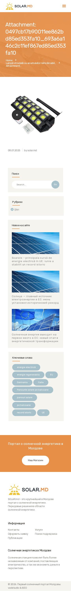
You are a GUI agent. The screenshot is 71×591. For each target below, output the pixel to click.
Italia (41, 382)
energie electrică (26, 367)
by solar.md (30, 150)
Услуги (39, 529)
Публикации (15, 537)
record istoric (24, 412)
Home (9, 60)
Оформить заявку (18, 533)
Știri (16, 209)
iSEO (24, 587)
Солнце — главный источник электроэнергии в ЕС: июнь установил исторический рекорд (35, 299)
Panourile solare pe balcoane (33, 389)
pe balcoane (24, 405)
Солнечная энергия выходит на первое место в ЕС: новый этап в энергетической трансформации (35, 338)
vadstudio (13, 587)
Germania (22, 382)
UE (43, 412)
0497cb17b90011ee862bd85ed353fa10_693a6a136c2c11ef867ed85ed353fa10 (16, 114)
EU (51, 374)
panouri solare (24, 397)
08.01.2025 (14, 150)
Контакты (13, 529)
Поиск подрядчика (46, 533)
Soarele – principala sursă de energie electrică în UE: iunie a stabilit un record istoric (33, 261)
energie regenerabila (28, 374)
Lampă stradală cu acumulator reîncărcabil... (31, 63)
